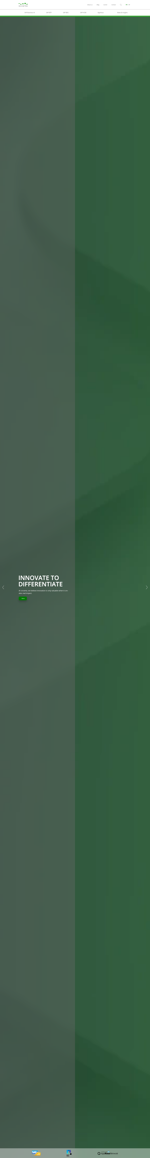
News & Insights (122, 13)
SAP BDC (66, 13)
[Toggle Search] (121, 5)
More (23, 598)
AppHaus (101, 13)
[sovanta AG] (23, 4)
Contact (113, 5)
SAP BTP (49, 13)
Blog (98, 5)
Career (105, 5)
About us (90, 5)
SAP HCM (83, 13)
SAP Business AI (29, 13)
